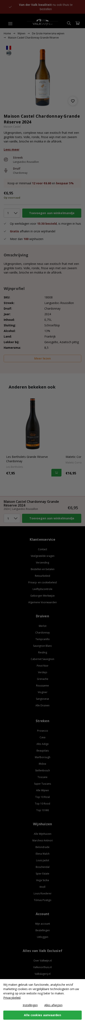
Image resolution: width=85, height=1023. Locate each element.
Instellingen (30, 1005)
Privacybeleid (11, 998)
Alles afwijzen (53, 1005)
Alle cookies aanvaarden (42, 1015)
